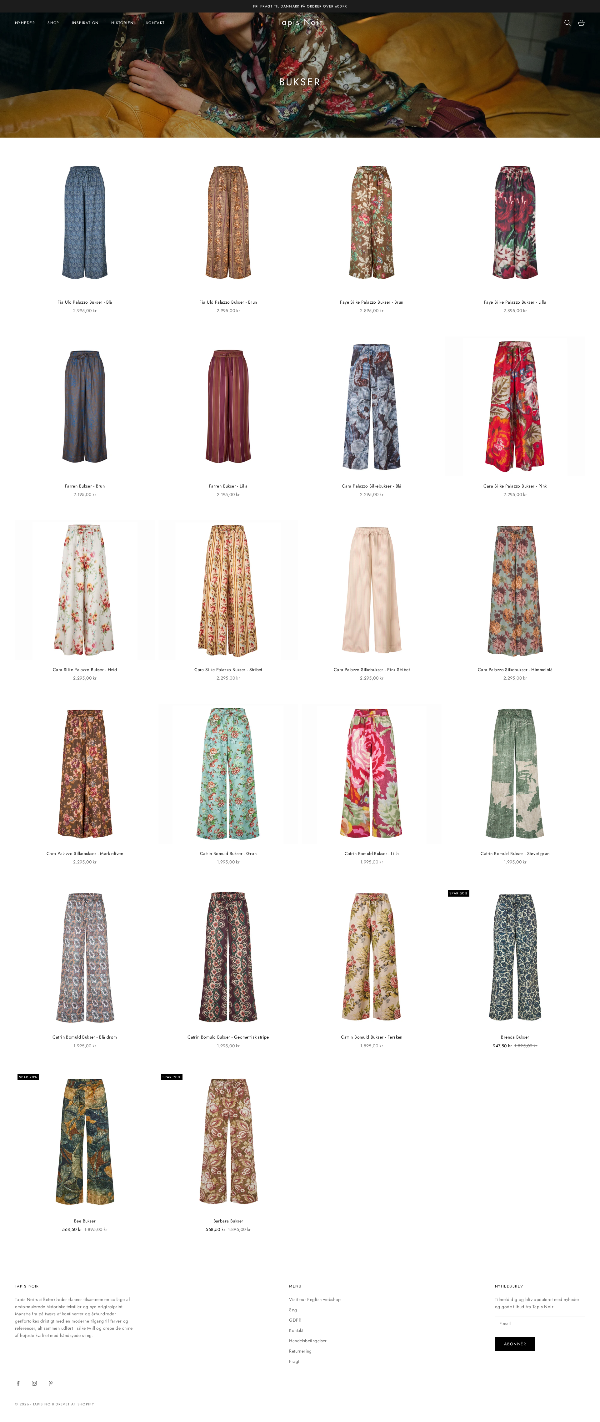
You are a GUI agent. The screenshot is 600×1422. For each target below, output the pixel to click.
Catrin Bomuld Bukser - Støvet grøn (515, 853)
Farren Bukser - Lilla (228, 486)
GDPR (295, 1320)
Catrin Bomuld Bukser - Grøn (228, 853)
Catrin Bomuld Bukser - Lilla (372, 853)
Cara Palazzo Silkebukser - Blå (372, 486)
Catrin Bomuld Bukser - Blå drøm (84, 1037)
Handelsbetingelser (308, 1341)
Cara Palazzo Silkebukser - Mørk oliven (85, 853)
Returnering (300, 1351)
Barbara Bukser (228, 1221)
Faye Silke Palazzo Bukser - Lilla (515, 302)
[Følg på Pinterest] (51, 1383)
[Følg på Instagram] (34, 1383)
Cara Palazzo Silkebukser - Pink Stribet (372, 669)
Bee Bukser (85, 1221)
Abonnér (515, 1344)
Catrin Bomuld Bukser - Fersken (371, 1037)
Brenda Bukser (515, 1037)
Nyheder (25, 23)
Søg (293, 1310)
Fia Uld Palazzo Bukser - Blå (85, 302)
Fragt (294, 1361)
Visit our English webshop (315, 1299)
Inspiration (85, 23)
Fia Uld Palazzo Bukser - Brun (228, 302)
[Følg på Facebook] (18, 1383)
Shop (53, 23)
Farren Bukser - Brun (85, 486)
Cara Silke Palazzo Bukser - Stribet (228, 669)
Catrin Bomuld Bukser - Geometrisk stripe (228, 1037)
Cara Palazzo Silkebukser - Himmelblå (515, 669)
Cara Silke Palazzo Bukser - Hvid (85, 669)
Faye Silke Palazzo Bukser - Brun (371, 302)
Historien (122, 23)
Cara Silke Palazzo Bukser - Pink (515, 486)
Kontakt (155, 23)
